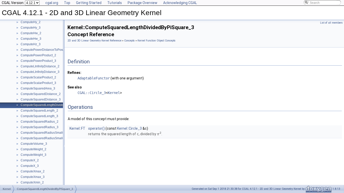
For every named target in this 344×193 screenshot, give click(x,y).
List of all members (331, 22)
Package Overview (142, 3)
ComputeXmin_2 (32, 182)
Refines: (74, 73)
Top (67, 3)
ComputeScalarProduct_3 (38, 83)
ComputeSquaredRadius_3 (39, 127)
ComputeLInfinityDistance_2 (40, 66)
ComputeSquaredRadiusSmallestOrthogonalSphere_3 (58, 138)
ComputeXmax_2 (33, 171)
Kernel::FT (77, 128)
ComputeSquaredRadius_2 (39, 121)
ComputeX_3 (30, 166)
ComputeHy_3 (31, 27)
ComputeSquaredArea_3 (38, 88)
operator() (96, 128)
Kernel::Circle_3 (129, 128)
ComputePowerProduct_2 (38, 55)
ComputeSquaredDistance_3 (41, 99)
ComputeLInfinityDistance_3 (40, 72)
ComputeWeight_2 (33, 149)
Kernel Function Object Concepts (156, 40)
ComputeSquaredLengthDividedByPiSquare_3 (53, 105)
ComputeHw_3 (31, 38)
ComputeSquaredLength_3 (39, 116)
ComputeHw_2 (31, 33)
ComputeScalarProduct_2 (38, 77)
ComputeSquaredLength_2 (39, 110)
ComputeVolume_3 (34, 144)
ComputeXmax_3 (33, 177)
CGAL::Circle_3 (92, 93)
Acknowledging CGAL (180, 3)
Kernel (114, 93)
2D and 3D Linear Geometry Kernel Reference (94, 40)
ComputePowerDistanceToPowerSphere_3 (50, 50)
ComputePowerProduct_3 (38, 61)
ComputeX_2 (30, 160)
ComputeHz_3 (31, 44)
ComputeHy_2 (31, 22)
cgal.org (51, 3)
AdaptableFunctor (94, 78)
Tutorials (114, 3)
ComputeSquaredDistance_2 (41, 94)
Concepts (129, 40)
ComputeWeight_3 (33, 155)
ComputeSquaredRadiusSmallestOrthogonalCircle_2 (57, 132)
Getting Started (88, 3)
